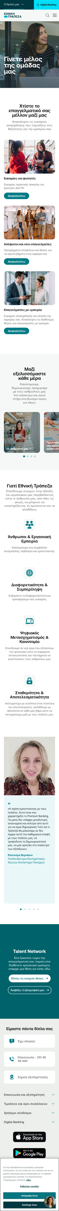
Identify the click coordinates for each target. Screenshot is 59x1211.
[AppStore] (29, 1136)
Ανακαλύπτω (16, 195)
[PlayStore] (29, 1153)
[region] (29, 1184)
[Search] (47, 15)
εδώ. (28, 1180)
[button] (24, 456)
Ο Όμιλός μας (11, 4)
